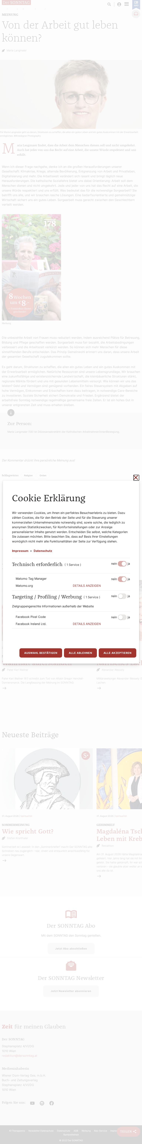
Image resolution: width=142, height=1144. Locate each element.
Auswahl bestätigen (40, 652)
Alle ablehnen (80, 652)
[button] (101, 585)
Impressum (20, 551)
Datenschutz (43, 551)
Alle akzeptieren (117, 652)
